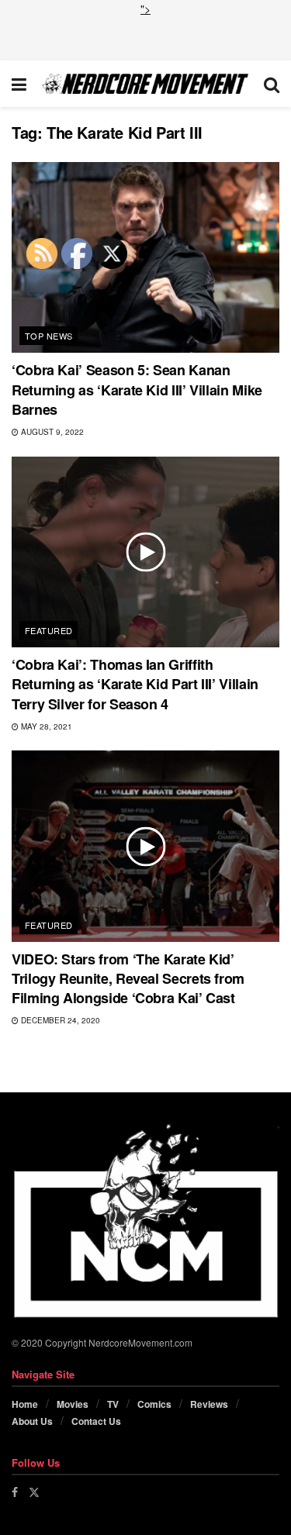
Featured (49, 630)
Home (25, 1404)
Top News (49, 335)
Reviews (209, 1404)
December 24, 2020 (59, 1020)
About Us (32, 1421)
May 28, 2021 (45, 726)
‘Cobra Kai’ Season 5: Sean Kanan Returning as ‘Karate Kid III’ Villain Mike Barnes (137, 389)
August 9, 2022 (51, 431)
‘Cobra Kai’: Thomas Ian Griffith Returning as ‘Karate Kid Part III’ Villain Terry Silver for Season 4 (135, 683)
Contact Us (96, 1421)
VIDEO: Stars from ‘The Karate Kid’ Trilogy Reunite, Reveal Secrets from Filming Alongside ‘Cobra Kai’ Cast (128, 978)
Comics (154, 1404)
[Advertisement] (146, 36)
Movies (72, 1404)
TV (113, 1404)
